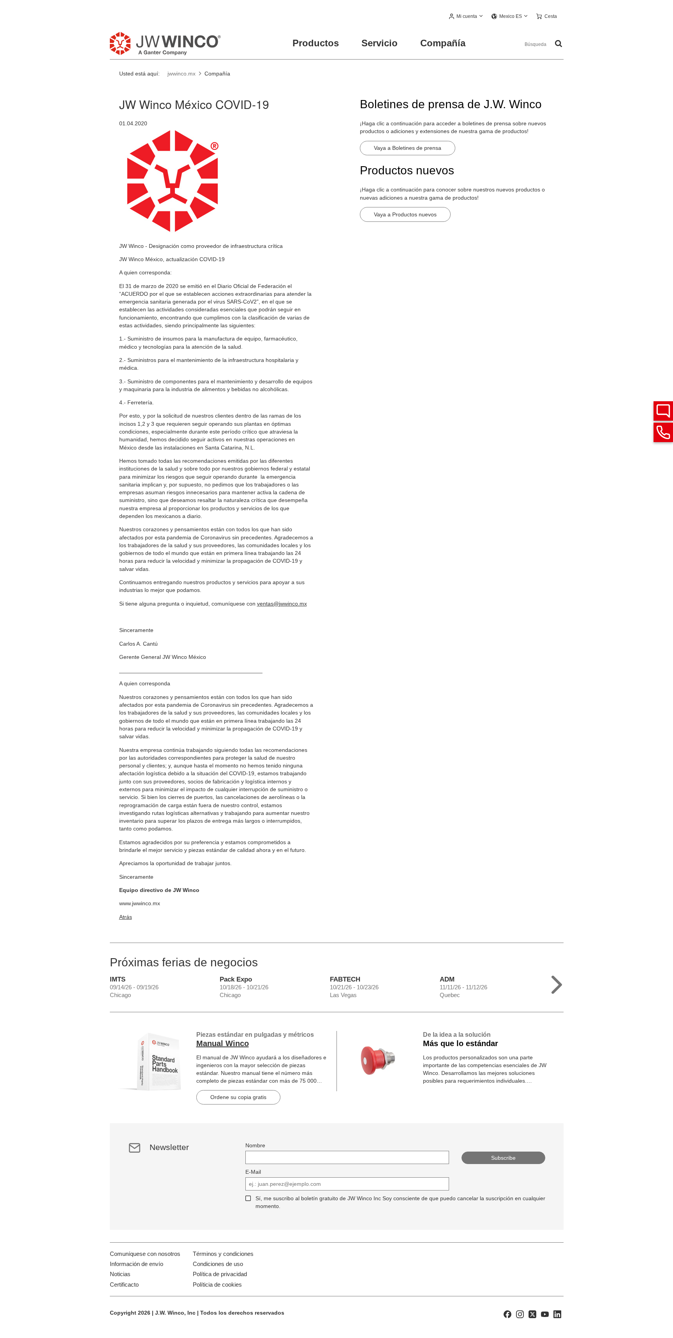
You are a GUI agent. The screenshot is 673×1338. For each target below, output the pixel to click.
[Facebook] (507, 1314)
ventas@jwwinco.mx (282, 604)
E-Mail (253, 1172)
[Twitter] (532, 1314)
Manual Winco (222, 1043)
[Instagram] (520, 1314)
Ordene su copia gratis (238, 1097)
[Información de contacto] (663, 432)
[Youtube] (545, 1314)
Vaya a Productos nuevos (405, 214)
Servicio (379, 43)
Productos (315, 43)
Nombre (255, 1145)
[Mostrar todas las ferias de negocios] (557, 983)
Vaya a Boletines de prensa (407, 148)
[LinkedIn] (557, 1314)
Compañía (442, 43)
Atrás (125, 917)
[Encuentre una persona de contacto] (663, 411)
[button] (466, 17)
